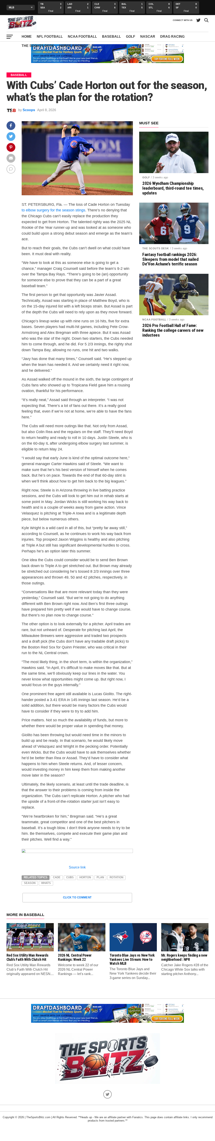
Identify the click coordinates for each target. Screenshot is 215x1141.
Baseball (111, 36)
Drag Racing (172, 36)
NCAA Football (82, 36)
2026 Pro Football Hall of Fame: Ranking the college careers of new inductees (172, 330)
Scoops (29, 110)
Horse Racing (72, 46)
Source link (77, 867)
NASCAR (147, 36)
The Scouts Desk (38, 46)
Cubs (70, 877)
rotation (116, 877)
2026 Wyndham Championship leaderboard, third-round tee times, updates (172, 188)
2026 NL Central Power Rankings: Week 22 (75, 957)
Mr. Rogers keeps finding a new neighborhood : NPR (184, 957)
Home (27, 36)
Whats (46, 883)
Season (29, 883)
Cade (56, 877)
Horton (85, 877)
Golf (130, 36)
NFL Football (50, 36)
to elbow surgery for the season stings (53, 210)
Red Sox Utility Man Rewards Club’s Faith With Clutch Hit (28, 957)
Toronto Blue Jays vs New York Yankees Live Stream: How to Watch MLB (132, 959)
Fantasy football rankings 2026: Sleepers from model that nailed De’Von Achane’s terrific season (170, 259)
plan (100, 877)
